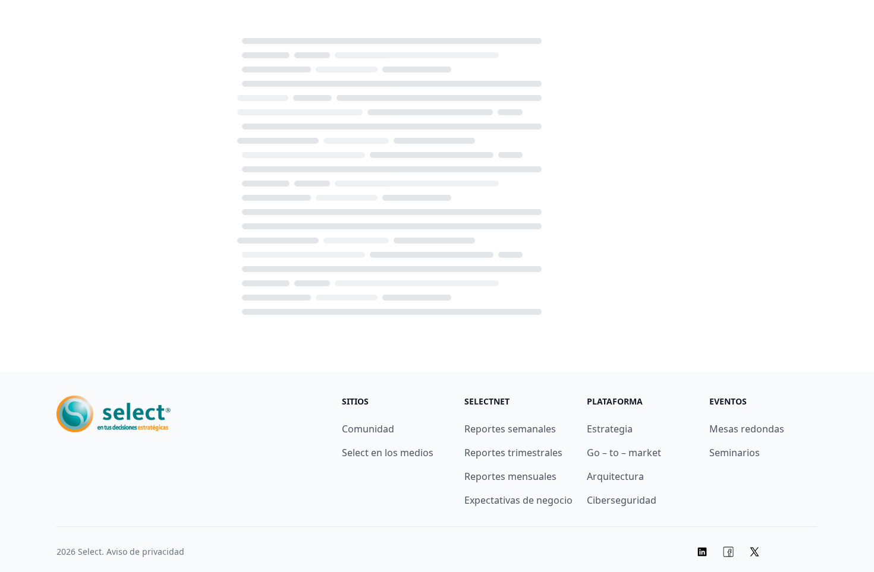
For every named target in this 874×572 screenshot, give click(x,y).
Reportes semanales (510, 428)
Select (90, 551)
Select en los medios (387, 452)
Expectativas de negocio (518, 500)
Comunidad (368, 428)
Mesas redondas (746, 428)
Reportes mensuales (510, 476)
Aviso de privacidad (145, 551)
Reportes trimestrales (513, 452)
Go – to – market (624, 452)
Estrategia (610, 428)
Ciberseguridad (621, 500)
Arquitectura (615, 476)
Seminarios (734, 452)
